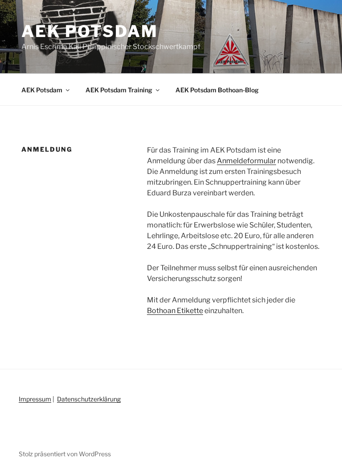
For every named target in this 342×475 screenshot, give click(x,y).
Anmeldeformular (246, 161)
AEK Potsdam (89, 31)
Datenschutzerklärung (89, 399)
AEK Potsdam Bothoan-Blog (217, 90)
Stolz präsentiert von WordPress (65, 454)
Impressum (35, 399)
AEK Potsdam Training (119, 90)
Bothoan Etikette (175, 310)
